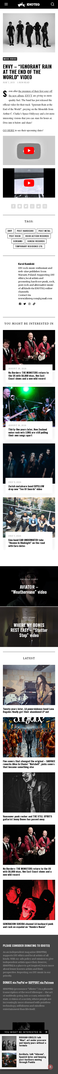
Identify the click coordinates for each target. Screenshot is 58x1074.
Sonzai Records (36, 241)
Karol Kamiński (26, 263)
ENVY (28, 95)
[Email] (45, 206)
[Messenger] (19, 206)
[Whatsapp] (32, 206)
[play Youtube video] (29, 150)
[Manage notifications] (50, 1066)
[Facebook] (13, 206)
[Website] (34, 304)
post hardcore (25, 230)
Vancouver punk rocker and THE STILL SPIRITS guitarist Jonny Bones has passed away (27, 817)
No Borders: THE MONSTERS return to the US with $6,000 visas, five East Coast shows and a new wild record (28, 375)
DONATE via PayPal (13, 982)
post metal (44, 230)
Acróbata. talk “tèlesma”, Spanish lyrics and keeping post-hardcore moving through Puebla (32, 1058)
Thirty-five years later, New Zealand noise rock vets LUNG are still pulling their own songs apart (28, 432)
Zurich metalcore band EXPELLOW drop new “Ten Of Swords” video (26, 487)
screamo (18, 241)
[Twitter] (26, 206)
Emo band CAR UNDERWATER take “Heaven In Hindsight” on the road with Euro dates (26, 543)
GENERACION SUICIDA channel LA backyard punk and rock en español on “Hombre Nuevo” (28, 925)
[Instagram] (29, 304)
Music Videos (10, 59)
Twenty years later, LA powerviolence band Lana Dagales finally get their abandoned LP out (28, 710)
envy (10, 230)
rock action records (37, 236)
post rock (15, 236)
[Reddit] (38, 206)
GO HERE (8, 130)
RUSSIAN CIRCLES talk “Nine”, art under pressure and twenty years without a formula (32, 1041)
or (26, 982)
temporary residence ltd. (29, 246)
